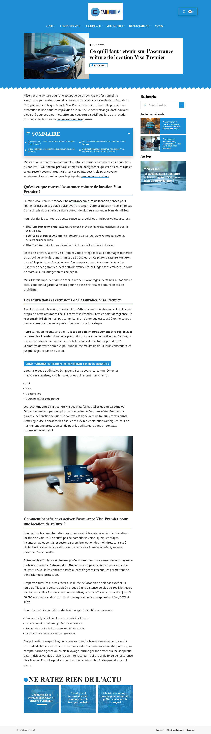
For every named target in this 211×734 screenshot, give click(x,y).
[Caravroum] (105, 11)
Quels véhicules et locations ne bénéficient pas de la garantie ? (51, 150)
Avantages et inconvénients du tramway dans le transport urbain (78, 697)
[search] (184, 11)
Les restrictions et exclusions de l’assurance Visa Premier (104, 142)
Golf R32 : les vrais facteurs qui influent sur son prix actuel (171, 126)
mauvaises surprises (95, 176)
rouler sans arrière (69, 119)
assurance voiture (81, 201)
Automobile (171, 122)
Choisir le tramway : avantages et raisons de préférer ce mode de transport (115, 697)
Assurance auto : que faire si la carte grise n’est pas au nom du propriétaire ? (162, 177)
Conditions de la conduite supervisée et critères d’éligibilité (41, 698)
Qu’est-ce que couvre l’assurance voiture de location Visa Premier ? (51, 142)
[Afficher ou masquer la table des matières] (95, 134)
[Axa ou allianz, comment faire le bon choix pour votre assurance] (150, 143)
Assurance (100, 65)
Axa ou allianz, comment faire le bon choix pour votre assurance (172, 144)
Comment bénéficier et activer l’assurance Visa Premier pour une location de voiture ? (103, 150)
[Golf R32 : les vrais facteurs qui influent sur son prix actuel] (150, 126)
